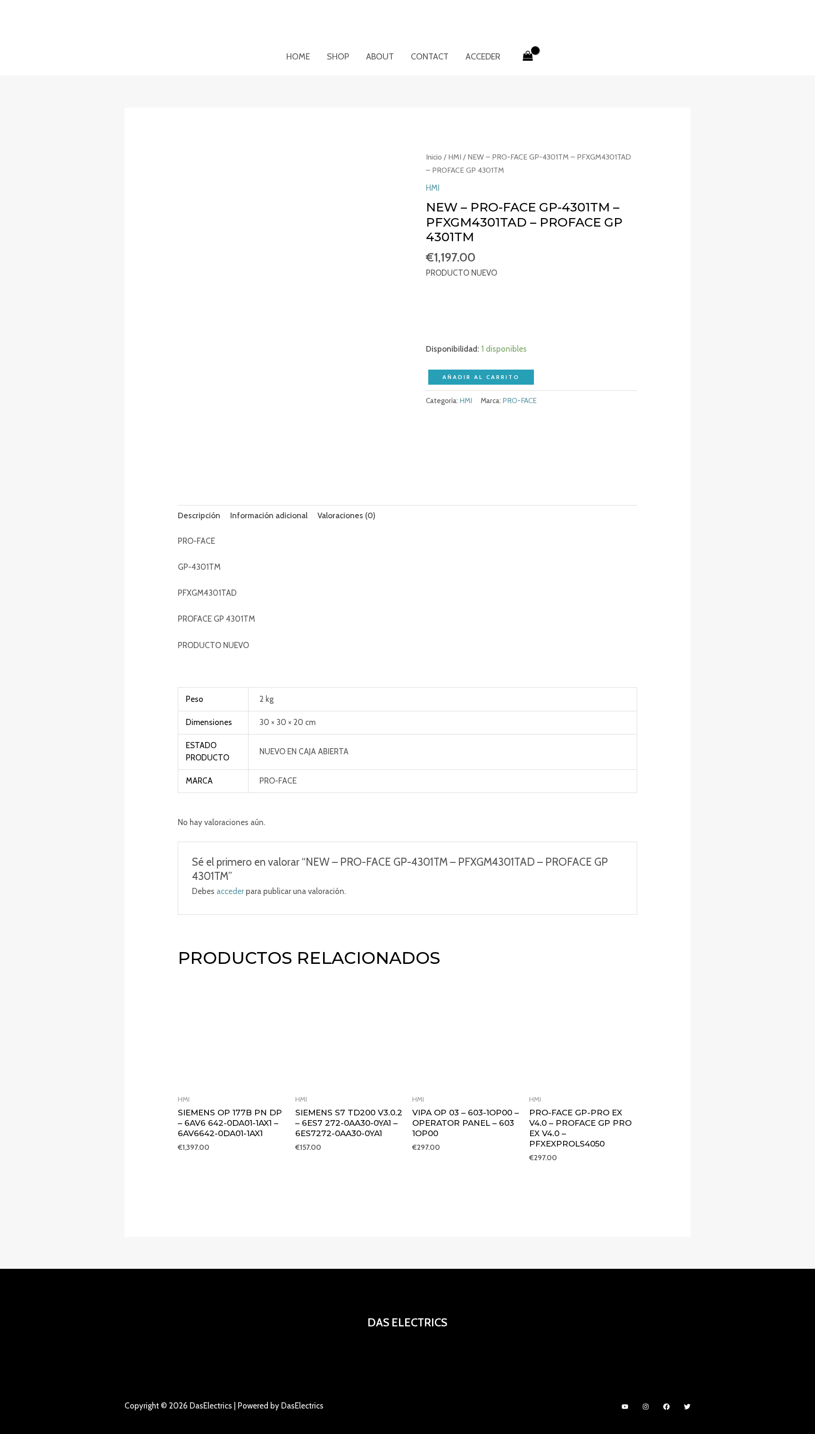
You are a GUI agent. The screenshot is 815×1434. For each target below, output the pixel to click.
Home (298, 56)
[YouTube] (625, 1406)
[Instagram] (645, 1406)
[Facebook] (666, 1406)
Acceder (483, 56)
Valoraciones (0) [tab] (346, 515)
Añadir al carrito (481, 376)
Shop (338, 56)
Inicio (434, 156)
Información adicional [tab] (269, 515)
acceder (230, 891)
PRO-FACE (519, 400)
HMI (454, 156)
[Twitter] (687, 1406)
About (380, 56)
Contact (430, 56)
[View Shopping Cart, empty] (527, 56)
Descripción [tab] (199, 515)
